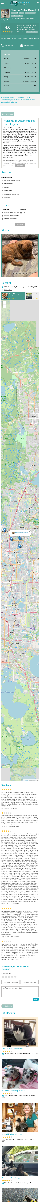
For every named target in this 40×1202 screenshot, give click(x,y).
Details (20, 38)
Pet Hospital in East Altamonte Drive (24, 100)
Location (30, 38)
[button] (5, 522)
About (8, 38)
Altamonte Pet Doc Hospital (9, 102)
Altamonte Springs (30, 13)
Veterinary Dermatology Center (20, 532)
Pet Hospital (15, 13)
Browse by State (7, 114)
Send (36, 999)
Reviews (36, 38)
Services (14, 38)
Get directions (8, 290)
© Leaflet (26, 780)
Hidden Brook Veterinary (8, 97)
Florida (21, 13)
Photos (25, 38)
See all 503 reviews (32, 32)
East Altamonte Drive (17, 16)
